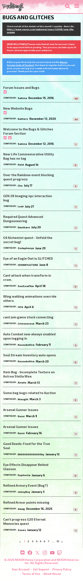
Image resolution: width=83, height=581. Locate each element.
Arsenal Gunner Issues (20, 410)
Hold (21, 164)
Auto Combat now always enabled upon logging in (29, 336)
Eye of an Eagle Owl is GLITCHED (28, 258)
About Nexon (52, 573)
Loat (21, 206)
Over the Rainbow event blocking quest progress (28, 177)
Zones (22, 529)
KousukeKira (26, 344)
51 (58, 541)
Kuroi (21, 416)
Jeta (20, 306)
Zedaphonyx (26, 248)
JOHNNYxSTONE (28, 264)
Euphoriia (24, 475)
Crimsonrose (26, 323)
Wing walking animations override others (29, 298)
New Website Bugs (18, 108)
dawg (21, 508)
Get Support (41, 569)
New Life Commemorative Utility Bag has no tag (28, 156)
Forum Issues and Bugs (21, 87)
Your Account (21, 569)
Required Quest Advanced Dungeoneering (23, 219)
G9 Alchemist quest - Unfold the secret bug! (27, 240)
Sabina (22, 97)
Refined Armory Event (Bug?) (25, 485)
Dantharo (24, 227)
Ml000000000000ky (31, 454)
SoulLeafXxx (26, 285)
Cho (20, 185)
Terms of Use (31, 573)
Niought (23, 399)
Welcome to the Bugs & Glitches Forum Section (28, 131)
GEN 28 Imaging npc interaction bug (27, 198)
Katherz (23, 118)
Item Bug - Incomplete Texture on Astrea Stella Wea (29, 374)
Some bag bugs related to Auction (29, 393)
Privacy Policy (61, 569)
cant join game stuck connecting (28, 317)
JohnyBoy (24, 491)
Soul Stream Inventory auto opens (29, 355)
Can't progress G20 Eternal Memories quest (24, 521)
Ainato (22, 382)
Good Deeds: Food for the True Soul (26, 446)
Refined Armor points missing (26, 502)
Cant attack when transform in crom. (27, 277)
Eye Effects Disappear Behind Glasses (25, 467)
